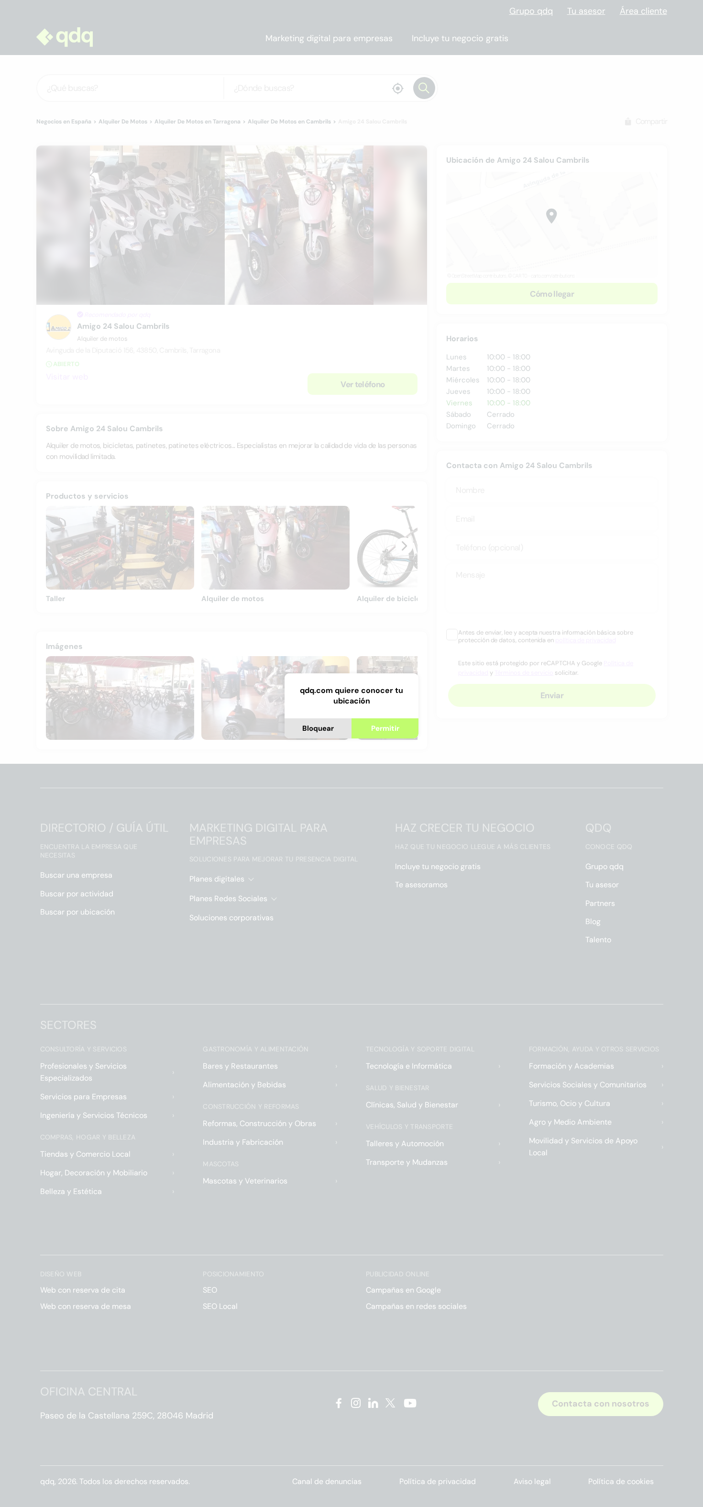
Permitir (385, 728)
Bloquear (318, 728)
